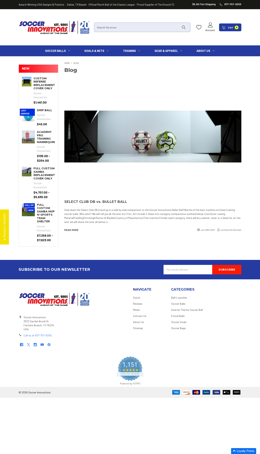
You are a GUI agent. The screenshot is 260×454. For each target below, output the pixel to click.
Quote (136, 297)
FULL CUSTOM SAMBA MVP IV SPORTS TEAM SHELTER (46, 213)
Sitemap (138, 328)
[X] (28, 345)
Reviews (137, 303)
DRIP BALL (44, 110)
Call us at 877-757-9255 (38, 335)
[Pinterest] (49, 345)
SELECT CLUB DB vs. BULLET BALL (95, 202)
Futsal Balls (178, 315)
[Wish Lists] (199, 27)
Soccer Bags (178, 328)
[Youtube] (42, 345)
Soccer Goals (179, 322)
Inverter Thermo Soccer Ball (187, 309)
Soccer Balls (178, 303)
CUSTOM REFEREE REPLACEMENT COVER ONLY (44, 83)
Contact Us (139, 315)
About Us (138, 322)
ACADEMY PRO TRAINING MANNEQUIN (46, 137)
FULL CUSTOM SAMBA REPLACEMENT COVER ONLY (44, 173)
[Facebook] (22, 345)
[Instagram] (35, 345)
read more (71, 229)
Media (136, 309)
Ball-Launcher (179, 297)
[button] (243, 451)
